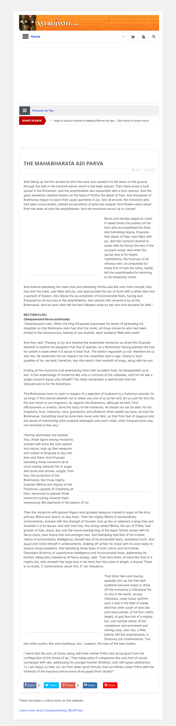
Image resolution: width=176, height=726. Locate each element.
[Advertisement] (53, 137)
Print (138, 170)
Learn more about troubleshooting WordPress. (51, 710)
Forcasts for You (43, 110)
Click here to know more (133, 120)
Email (151, 170)
